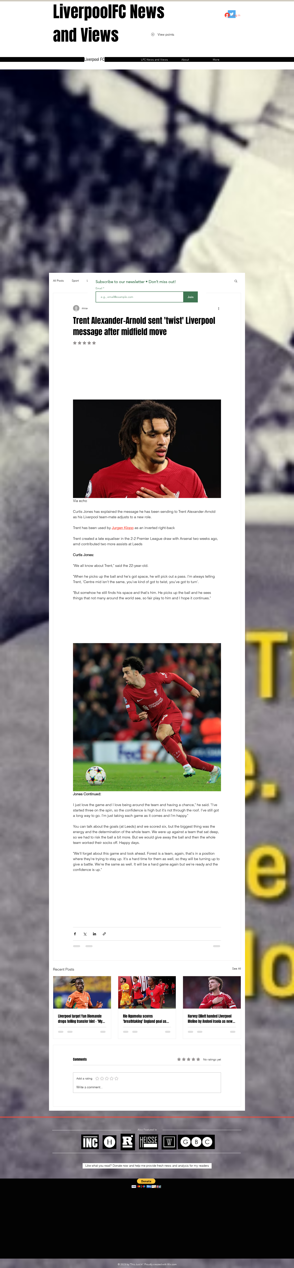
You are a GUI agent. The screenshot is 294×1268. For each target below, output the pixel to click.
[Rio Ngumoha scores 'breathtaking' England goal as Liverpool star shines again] (147, 992)
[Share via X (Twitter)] (85, 934)
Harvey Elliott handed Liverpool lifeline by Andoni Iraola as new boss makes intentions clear (210, 1019)
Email (99, 288)
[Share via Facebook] (75, 934)
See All (236, 968)
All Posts (58, 280)
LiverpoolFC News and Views (108, 23)
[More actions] (218, 308)
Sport (75, 280)
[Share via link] (104, 934)
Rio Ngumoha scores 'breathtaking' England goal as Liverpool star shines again (144, 1019)
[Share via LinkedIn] (94, 934)
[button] (236, 280)
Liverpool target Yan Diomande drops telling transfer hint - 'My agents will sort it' (80, 1019)
